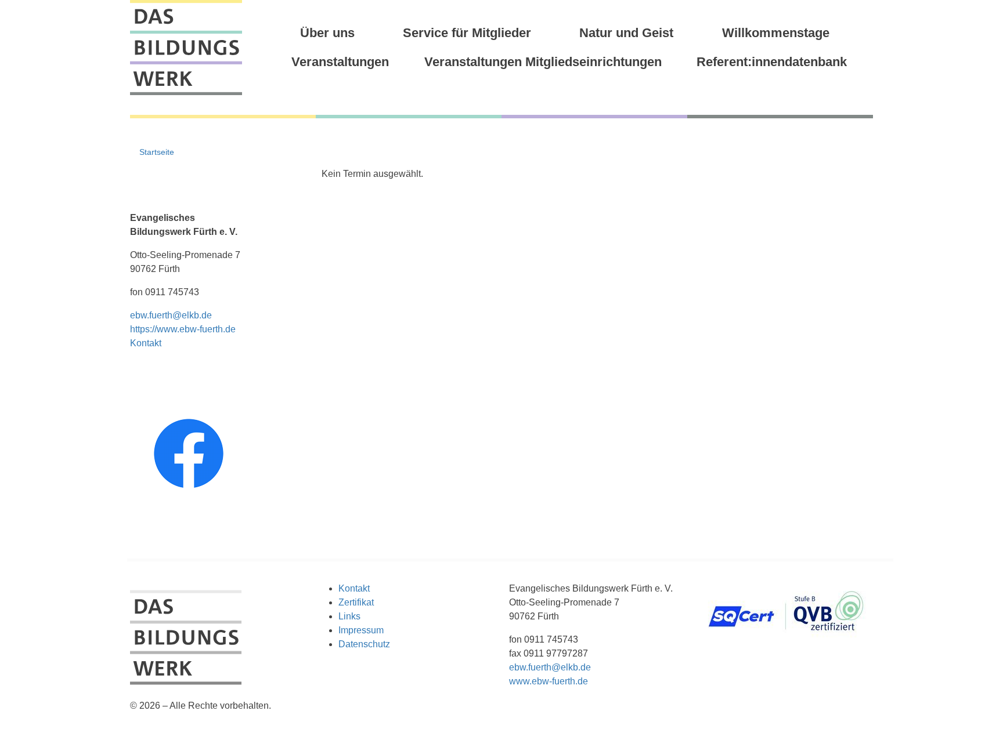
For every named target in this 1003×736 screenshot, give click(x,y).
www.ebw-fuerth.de (548, 681)
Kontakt (145, 343)
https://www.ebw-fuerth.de (183, 329)
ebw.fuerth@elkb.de (171, 315)
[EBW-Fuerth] (186, 47)
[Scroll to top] (977, 710)
